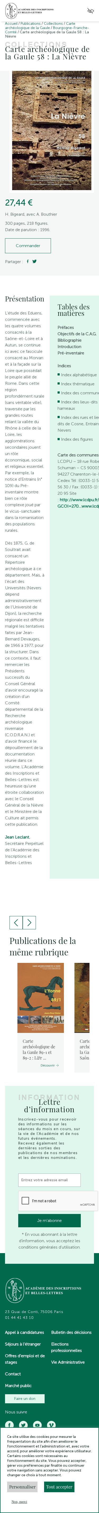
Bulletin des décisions (71, 1332)
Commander (28, 245)
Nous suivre (16, 1412)
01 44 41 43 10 (19, 1318)
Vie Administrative (68, 1362)
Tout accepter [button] (59, 1487)
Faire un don (24, 1398)
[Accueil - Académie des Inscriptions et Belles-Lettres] (43, 1291)
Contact (13, 1373)
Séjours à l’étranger (23, 1344)
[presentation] (16, 922)
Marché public (18, 1385)
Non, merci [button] (19, 1502)
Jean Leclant (17, 837)
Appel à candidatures (24, 1332)
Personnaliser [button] (22, 1487)
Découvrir (48, 1065)
